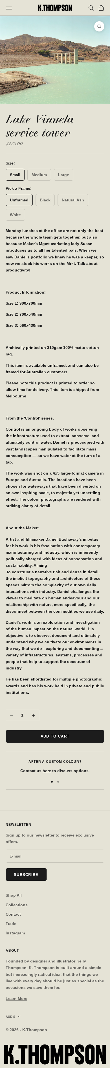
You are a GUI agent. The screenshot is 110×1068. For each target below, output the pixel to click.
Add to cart (55, 736)
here (47, 770)
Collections (17, 905)
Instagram (15, 933)
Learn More (16, 998)
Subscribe (26, 875)
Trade (11, 923)
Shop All (14, 895)
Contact (13, 914)
